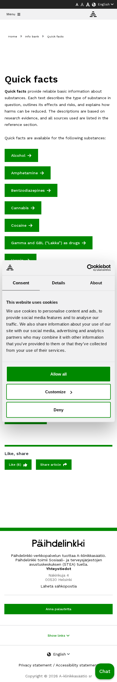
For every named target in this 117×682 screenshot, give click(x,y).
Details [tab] (58, 283)
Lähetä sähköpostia (59, 586)
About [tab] (96, 283)
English (104, 4)
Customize (55, 391)
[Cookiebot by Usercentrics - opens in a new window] (87, 267)
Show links (57, 635)
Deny (58, 409)
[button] (104, 671)
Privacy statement (35, 665)
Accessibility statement (77, 665)
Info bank (32, 36)
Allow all (58, 373)
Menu (11, 14)
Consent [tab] (21, 283)
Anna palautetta (58, 609)
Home (12, 36)
